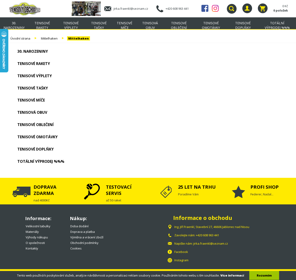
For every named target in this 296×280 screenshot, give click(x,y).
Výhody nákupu (37, 237)
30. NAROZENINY (14, 25)
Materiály (32, 232)
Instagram (215, 8)
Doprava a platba (82, 232)
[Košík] (263, 8)
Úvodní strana (20, 38)
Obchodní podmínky (84, 243)
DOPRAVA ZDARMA (45, 190)
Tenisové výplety (71, 25)
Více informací (232, 275)
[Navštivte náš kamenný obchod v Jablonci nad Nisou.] (88, 8)
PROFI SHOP (264, 187)
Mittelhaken (49, 38)
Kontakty (32, 248)
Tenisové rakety (42, 25)
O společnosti (35, 243)
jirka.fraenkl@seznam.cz (131, 8)
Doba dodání (79, 226)
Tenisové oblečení (179, 25)
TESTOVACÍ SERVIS (119, 190)
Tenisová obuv (150, 25)
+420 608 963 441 (177, 8)
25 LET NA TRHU (197, 187)
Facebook (204, 8)
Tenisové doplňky (243, 25)
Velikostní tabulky (38, 226)
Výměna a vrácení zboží (86, 237)
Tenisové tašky (99, 25)
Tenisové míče (124, 25)
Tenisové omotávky (211, 25)
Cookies (76, 248)
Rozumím (264, 275)
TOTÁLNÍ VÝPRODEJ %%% (277, 25)
